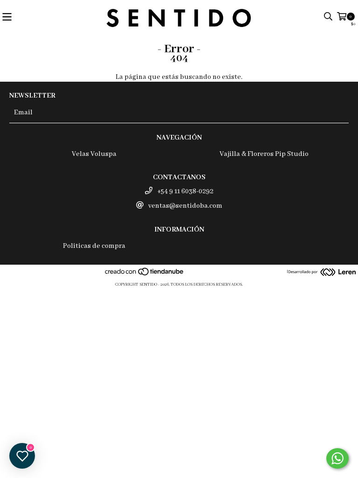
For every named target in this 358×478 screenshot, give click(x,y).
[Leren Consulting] (322, 273)
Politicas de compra (94, 246)
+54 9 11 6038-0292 (185, 191)
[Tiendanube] (145, 275)
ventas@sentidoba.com (185, 206)
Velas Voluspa (94, 154)
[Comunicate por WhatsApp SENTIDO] (337, 458)
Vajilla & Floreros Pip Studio (264, 154)
